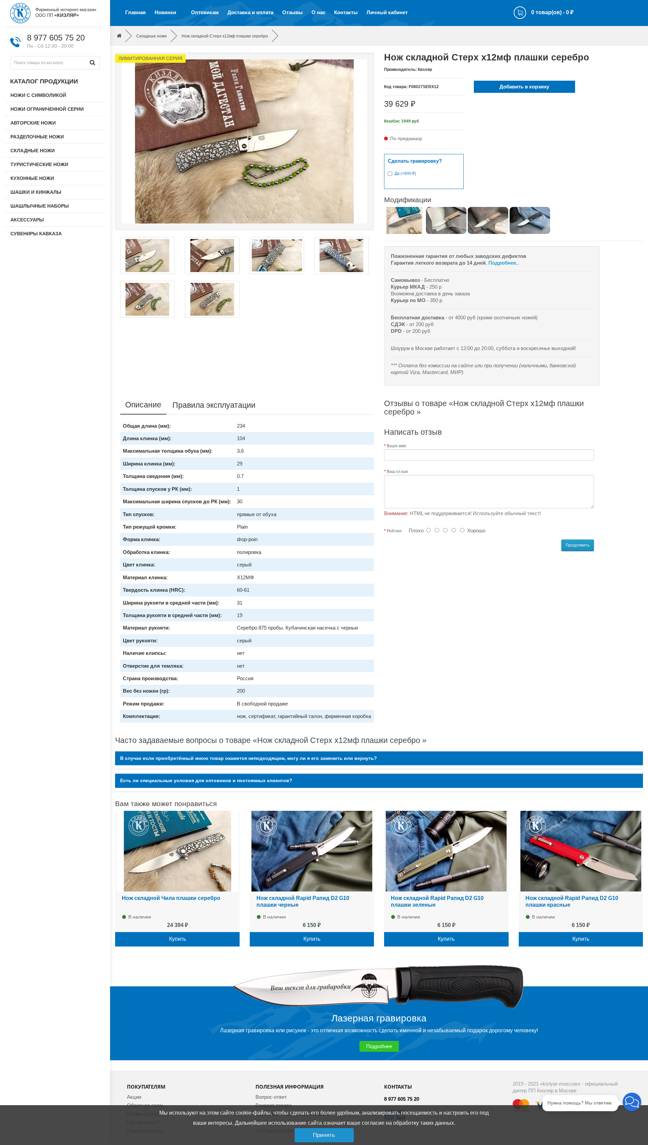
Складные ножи (151, 36)
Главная (135, 12)
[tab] (379, 758)
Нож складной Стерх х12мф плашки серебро (225, 36)
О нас (318, 12)
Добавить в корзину (524, 86)
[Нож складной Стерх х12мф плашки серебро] (244, 141)
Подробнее (379, 1046)
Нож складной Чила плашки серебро (171, 898)
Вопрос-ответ (271, 1097)
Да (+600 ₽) (405, 173)
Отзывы (292, 12)
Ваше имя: (397, 446)
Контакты (346, 12)
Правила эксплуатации (213, 405)
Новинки (165, 12)
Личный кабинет (387, 12)
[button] (632, 1102)
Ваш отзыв (397, 471)
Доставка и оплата (250, 12)
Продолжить (578, 545)
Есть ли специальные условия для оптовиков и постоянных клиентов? (206, 780)
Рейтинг (394, 531)
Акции (134, 1097)
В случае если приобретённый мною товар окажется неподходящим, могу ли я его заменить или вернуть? (248, 758)
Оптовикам (205, 12)
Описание (143, 404)
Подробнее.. (503, 263)
